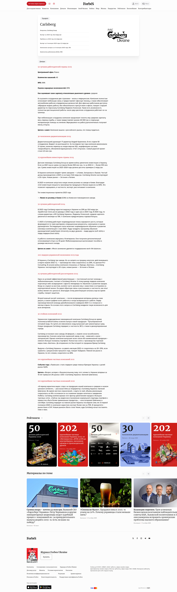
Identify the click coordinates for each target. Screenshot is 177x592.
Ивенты (42, 570)
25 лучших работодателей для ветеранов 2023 (58, 274)
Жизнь (103, 8)
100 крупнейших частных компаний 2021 (56, 359)
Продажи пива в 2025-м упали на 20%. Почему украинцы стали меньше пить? (105, 512)
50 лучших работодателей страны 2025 (55, 67)
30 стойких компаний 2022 (50, 314)
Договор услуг (31, 570)
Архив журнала (76, 573)
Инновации (72, 8)
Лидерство (112, 8)
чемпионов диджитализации (135, 432)
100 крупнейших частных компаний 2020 (56, 381)
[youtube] (149, 538)
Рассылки (69, 570)
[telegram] (145, 538)
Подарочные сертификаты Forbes (71, 577)
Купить (46, 557)
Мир (97, 8)
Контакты (30, 567)
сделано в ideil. (144, 588)
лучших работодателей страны (101, 433)
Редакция (61, 573)
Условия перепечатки (55, 570)
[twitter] (133, 538)
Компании (54, 8)
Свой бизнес (83, 8)
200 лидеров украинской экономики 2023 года (58, 255)
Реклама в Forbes (32, 577)
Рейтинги (121, 8)
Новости (45, 8)
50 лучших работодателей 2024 (51, 204)
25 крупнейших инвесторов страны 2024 (56, 157)
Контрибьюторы (144, 8)
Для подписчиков (34, 8)
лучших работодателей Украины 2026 (39, 433)
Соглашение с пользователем (47, 567)
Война (91, 8)
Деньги (63, 8)
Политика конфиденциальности (38, 573)
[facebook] (137, 538)
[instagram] (141, 538)
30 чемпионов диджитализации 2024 (54, 136)
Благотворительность (49, 577)
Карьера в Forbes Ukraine (68, 567)
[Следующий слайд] (148, 418)
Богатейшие (132, 8)
